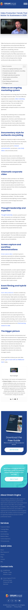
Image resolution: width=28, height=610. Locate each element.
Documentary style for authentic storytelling (14, 71)
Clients (2, 554)
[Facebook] (17, 399)
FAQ (2, 561)
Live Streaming (5, 534)
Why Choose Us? (5, 552)
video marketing (20, 99)
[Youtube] (15, 399)
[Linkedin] (10, 399)
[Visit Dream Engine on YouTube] (19, 600)
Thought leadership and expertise (11, 75)
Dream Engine (8, 4)
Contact (3, 559)
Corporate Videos (5, 527)
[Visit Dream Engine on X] (12, 600)
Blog (2, 557)
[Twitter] (13, 399)
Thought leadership (6, 215)
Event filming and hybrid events (10, 81)
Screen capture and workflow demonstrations (10, 78)
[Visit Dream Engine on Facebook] (8, 600)
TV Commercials (5, 541)
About (2, 550)
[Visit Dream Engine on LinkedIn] (15, 600)
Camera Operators (5, 538)
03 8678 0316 (6, 570)
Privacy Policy (18, 607)
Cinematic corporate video (9, 73)
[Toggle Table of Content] (23, 66)
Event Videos (4, 531)
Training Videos (5, 529)
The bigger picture (7, 83)
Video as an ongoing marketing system (12, 68)
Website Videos (5, 536)
